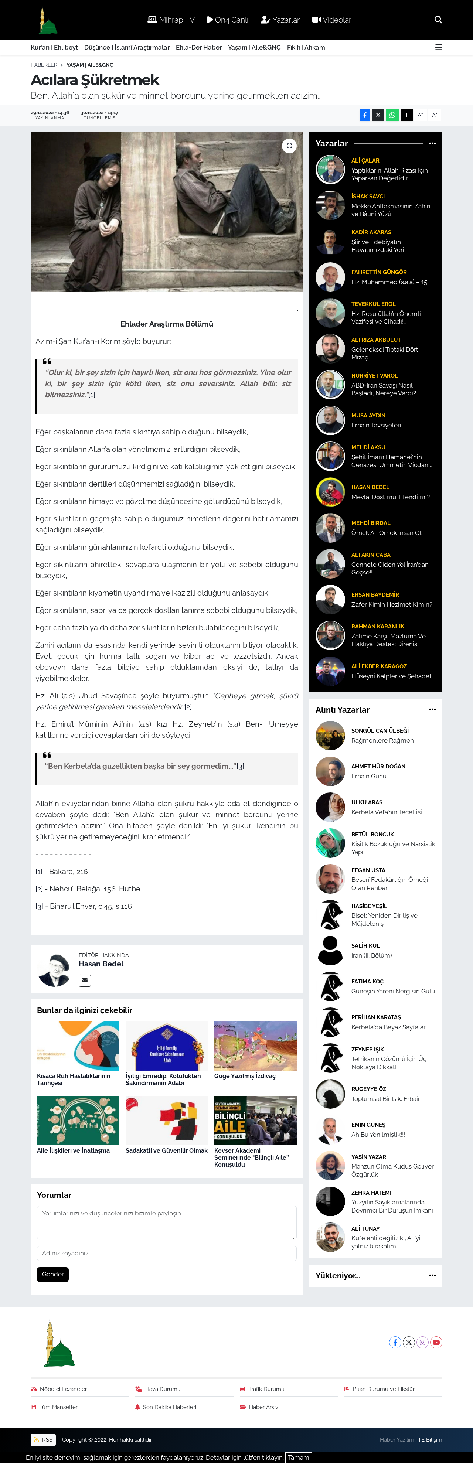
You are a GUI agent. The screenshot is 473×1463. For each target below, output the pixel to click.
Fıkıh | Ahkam (306, 47)
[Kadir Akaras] (330, 240)
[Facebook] (395, 1342)
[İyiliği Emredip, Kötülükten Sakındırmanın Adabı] (167, 1045)
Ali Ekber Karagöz (379, 666)
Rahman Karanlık (377, 626)
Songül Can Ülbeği (380, 730)
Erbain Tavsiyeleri (376, 425)
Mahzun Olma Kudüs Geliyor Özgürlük (392, 1170)
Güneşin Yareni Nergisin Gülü (393, 991)
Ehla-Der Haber (199, 47)
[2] (188, 706)
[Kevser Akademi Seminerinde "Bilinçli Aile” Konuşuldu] (255, 1120)
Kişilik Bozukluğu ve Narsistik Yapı (393, 847)
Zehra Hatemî (371, 1193)
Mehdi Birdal (371, 523)
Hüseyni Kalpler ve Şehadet (391, 676)
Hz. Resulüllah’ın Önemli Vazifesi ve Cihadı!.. (386, 317)
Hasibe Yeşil (369, 906)
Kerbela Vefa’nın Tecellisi (386, 812)
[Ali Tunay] (330, 1237)
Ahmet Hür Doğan (378, 766)
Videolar (336, 19)
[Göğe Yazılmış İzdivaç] (255, 1045)
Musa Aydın (368, 415)
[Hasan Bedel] (54, 968)
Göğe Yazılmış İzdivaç (245, 1076)
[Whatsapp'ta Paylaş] (392, 115)
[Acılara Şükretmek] (167, 212)
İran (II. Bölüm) (371, 955)
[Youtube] (436, 1342)
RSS (46, 1439)
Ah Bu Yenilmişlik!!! (378, 1134)
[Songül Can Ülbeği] (330, 735)
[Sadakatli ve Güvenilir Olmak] (167, 1120)
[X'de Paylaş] (378, 115)
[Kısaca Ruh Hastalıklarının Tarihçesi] (78, 1045)
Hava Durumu (163, 1389)
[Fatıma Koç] (330, 986)
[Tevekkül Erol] (330, 312)
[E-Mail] (85, 981)
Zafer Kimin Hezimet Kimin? (391, 604)
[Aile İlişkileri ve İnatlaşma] (78, 1120)
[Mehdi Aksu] (330, 455)
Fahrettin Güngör (379, 272)
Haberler (44, 65)
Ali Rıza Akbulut (376, 340)
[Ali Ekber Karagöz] (330, 670)
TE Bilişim (430, 1439)
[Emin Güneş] (330, 1129)
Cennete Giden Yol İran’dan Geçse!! (390, 568)
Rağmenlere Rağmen (382, 740)
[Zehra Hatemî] (330, 1201)
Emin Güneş (368, 1125)
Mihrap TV (176, 19)
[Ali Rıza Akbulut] (330, 348)
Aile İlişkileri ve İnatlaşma (73, 1150)
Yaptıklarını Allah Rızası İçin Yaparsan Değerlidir (389, 174)
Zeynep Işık (367, 1049)
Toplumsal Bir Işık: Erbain (386, 1098)
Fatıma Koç (367, 981)
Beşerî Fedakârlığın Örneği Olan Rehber (389, 883)
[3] (240, 766)
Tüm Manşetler (58, 1407)
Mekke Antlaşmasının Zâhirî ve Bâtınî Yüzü (391, 210)
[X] (409, 1342)
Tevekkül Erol (373, 304)
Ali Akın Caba (371, 555)
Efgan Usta (368, 870)
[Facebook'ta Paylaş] (365, 115)
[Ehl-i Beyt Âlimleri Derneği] (47, 20)
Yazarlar (285, 19)
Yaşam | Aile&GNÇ (254, 47)
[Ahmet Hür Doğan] (330, 771)
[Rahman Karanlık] (330, 634)
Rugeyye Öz (368, 1089)
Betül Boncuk (372, 834)
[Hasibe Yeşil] (330, 914)
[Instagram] (422, 1342)
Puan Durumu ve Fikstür (384, 1389)
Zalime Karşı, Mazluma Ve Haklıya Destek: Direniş (388, 640)
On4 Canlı (230, 19)
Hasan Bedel (101, 963)
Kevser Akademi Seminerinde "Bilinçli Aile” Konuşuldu (251, 1157)
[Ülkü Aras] (330, 807)
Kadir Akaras (371, 232)
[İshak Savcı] (330, 204)
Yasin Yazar (368, 1157)
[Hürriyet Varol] (330, 384)
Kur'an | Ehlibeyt (54, 47)
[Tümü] (432, 143)
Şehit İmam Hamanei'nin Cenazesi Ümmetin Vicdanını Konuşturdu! (393, 461)
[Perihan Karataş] (330, 1022)
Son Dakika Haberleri (169, 1407)
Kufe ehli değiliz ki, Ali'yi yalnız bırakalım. (386, 1241)
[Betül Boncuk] (330, 842)
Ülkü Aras (366, 802)
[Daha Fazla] (407, 115)
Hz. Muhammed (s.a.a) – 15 (389, 282)
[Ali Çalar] (330, 169)
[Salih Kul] (330, 950)
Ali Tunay (365, 1228)
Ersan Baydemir (375, 594)
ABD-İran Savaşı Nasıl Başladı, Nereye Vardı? (383, 389)
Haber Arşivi (264, 1407)
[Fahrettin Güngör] (330, 276)
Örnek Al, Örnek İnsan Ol (386, 532)
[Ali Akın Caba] (330, 563)
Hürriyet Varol (374, 375)
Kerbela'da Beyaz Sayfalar (388, 1027)
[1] (91, 394)
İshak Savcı (368, 196)
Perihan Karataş (376, 1017)
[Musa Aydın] (330, 419)
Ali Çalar (365, 160)
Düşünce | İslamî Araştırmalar (127, 47)
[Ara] (438, 19)
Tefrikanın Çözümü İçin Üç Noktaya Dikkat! (388, 1062)
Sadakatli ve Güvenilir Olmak (167, 1150)
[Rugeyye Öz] (330, 1093)
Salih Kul (365, 945)
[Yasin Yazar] (330, 1165)
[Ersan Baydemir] (330, 599)
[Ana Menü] (438, 48)
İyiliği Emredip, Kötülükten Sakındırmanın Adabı (163, 1079)
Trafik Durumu (266, 1389)
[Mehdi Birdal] (330, 527)
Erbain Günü (369, 776)
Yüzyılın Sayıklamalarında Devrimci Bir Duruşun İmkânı (392, 1206)
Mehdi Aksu (368, 447)
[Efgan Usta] (330, 878)
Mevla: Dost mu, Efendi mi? (390, 497)
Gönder (53, 1274)
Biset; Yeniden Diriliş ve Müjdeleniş (384, 919)
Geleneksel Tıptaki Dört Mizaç (384, 353)
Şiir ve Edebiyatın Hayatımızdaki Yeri (377, 245)
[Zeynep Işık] (330, 1057)
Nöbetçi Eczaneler (63, 1389)
